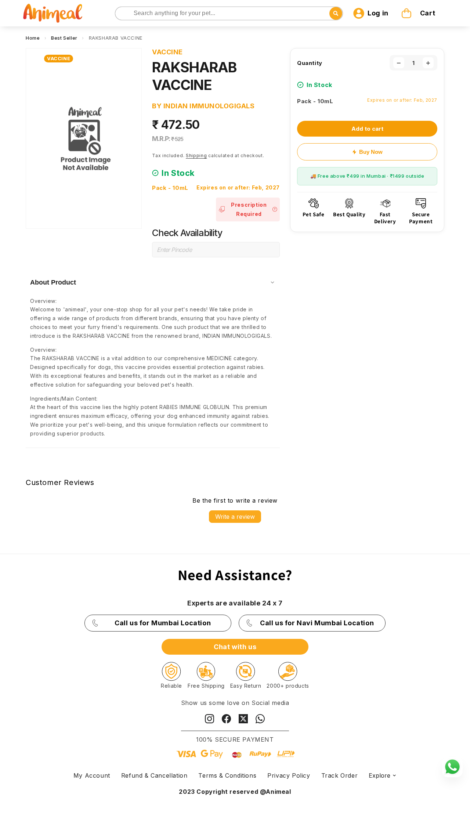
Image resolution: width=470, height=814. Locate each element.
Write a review (235, 516)
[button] (419, 13)
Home (33, 38)
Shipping (196, 155)
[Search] (121, 13)
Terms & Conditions (227, 775)
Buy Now (371, 152)
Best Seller (64, 38)
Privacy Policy (288, 775)
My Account (91, 775)
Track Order (339, 775)
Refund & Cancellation (154, 775)
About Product (53, 282)
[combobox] (229, 13)
